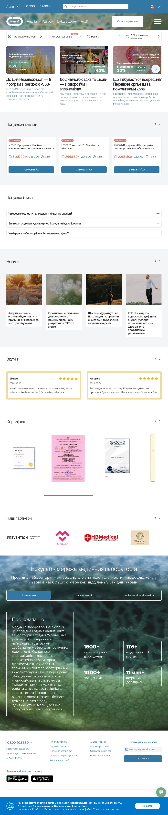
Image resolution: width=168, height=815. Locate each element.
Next (157, 465)
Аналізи (32, 21)
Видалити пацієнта (59, 746)
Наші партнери (19, 518)
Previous (10, 465)
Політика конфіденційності (63, 755)
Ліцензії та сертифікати (61, 751)
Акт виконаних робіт (60, 760)
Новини (13, 261)
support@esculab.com (17, 749)
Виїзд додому (67, 21)
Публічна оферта (58, 741)
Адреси (47, 21)
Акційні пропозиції (99, 746)
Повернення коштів (100, 755)
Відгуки (12, 359)
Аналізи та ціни (98, 741)
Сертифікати (17, 421)
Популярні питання (22, 197)
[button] (84, 214)
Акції (84, 21)
